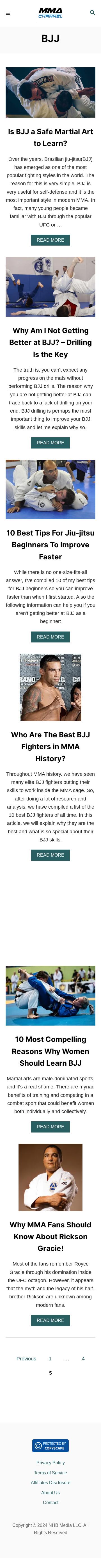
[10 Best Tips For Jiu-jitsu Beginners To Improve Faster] (50, 492)
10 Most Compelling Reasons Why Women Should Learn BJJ (50, 1051)
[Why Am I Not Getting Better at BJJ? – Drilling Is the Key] (50, 289)
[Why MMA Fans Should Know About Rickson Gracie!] (50, 1180)
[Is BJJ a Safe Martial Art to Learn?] (50, 95)
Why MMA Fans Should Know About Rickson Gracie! (50, 1236)
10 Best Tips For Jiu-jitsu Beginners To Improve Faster (50, 545)
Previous (26, 1359)
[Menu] (8, 13)
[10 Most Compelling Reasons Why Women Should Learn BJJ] (50, 998)
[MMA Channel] (50, 13)
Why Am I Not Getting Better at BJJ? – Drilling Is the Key (50, 342)
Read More (53, 241)
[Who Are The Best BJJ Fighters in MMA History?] (50, 690)
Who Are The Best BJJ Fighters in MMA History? (50, 746)
